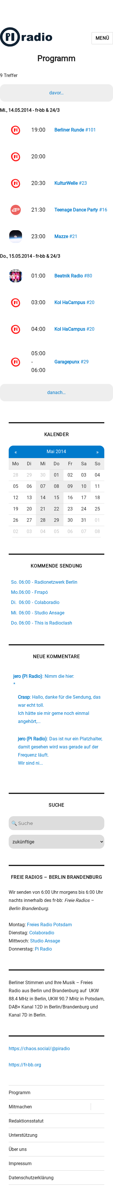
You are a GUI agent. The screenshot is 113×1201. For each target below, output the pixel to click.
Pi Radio (43, 949)
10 (83, 486)
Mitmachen (20, 1107)
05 (15, 486)
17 (83, 497)
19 (15, 509)
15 (56, 497)
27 (29, 520)
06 (29, 486)
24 (83, 509)
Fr (70, 463)
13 (29, 497)
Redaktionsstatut (26, 1121)
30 (42, 475)
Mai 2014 (56, 451)
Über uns (18, 1149)
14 (42, 497)
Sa (84, 463)
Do (56, 463)
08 (56, 486)
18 (97, 497)
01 (56, 475)
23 (70, 509)
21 (42, 509)
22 (56, 509)
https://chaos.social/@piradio (39, 1048)
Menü (102, 38)
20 (29, 509)
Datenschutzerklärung (31, 1177)
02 (70, 475)
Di (29, 463)
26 (15, 520)
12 (15, 497)
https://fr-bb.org (25, 1065)
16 (70, 497)
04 (97, 475)
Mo (15, 463)
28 (15, 475)
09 (70, 486)
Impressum (20, 1163)
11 (97, 486)
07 (42, 486)
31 (83, 520)
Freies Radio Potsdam (49, 924)
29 (29, 475)
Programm (19, 1092)
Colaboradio (41, 932)
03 (83, 475)
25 (97, 509)
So (97, 463)
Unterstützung (23, 1135)
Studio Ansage (45, 941)
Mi (42, 463)
